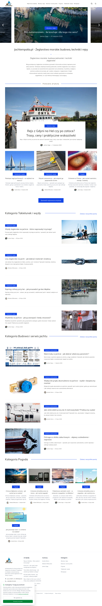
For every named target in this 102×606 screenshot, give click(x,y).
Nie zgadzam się (18, 597)
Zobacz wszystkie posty (88, 214)
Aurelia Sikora (45, 561)
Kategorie (64, 558)
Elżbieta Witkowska (47, 563)
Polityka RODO (39, 593)
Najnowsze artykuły (32, 3)
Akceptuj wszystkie (18, 601)
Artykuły (26, 558)
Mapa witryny (58, 593)
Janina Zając (45, 566)
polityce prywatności (23, 594)
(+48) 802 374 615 (11, 581)
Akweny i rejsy (41, 3)
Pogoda (61, 3)
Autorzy (45, 558)
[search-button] (91, 3)
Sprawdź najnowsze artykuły (51, 200)
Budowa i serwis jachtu (51, 3)
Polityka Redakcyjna (49, 593)
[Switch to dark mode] (95, 3)
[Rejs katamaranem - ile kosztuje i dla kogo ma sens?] (51, 25)
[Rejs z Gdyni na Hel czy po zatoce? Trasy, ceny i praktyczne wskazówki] (51, 118)
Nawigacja (76, 3)
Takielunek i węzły (68, 3)
